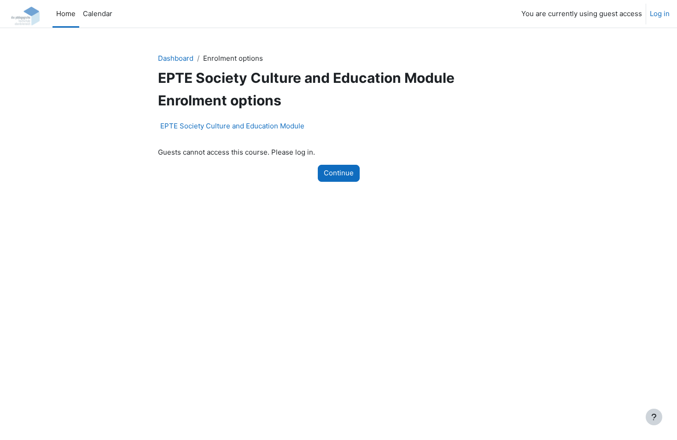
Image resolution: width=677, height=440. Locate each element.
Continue (339, 172)
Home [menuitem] (66, 13)
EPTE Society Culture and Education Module (232, 126)
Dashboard (175, 58)
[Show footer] (654, 417)
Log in (660, 13)
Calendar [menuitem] (97, 13)
